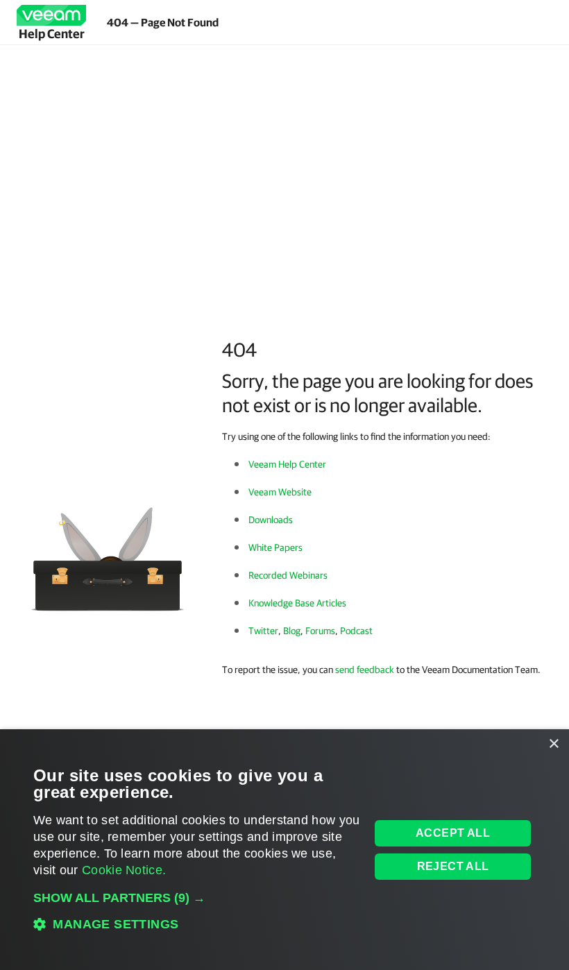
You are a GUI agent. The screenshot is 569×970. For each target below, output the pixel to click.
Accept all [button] (453, 833)
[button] (196, 898)
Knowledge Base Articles (297, 603)
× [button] (553, 744)
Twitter (263, 630)
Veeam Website (280, 491)
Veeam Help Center (287, 464)
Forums (320, 630)
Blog (291, 630)
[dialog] (284, 849)
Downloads (270, 519)
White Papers (275, 547)
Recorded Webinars (288, 575)
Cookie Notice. (124, 870)
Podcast (356, 630)
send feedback (364, 669)
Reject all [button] (453, 866)
